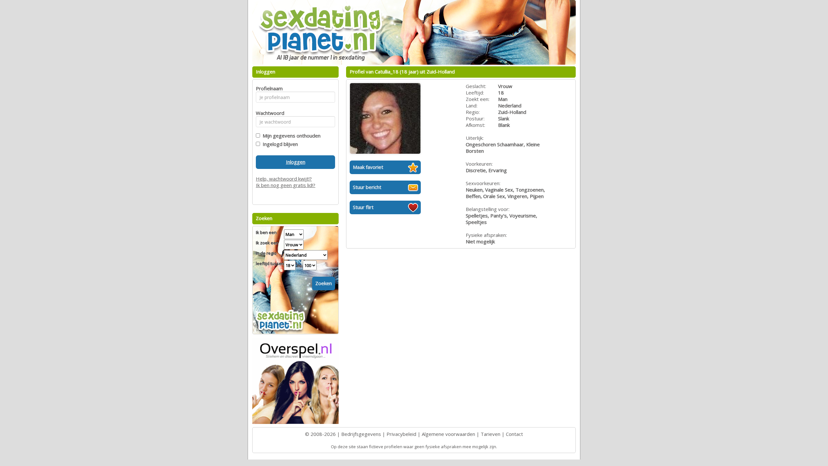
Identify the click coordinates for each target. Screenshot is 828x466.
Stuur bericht (367, 187)
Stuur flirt (363, 207)
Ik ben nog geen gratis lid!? (285, 185)
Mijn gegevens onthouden (290, 135)
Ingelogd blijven (279, 144)
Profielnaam (268, 88)
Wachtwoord (268, 113)
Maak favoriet (368, 167)
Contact (514, 434)
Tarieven (490, 434)
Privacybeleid (401, 434)
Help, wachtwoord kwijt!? (284, 178)
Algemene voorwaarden (448, 434)
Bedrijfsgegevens (361, 434)
